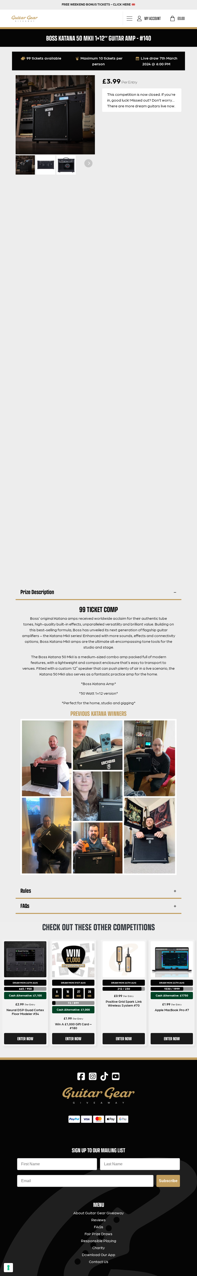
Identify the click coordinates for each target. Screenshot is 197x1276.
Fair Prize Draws (98, 1233)
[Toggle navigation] (129, 18)
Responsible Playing (98, 1240)
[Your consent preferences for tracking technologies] (8, 1267)
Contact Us (98, 1261)
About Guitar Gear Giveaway (98, 1212)
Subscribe (168, 1181)
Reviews (98, 1219)
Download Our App (98, 1254)
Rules (25, 890)
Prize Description (37, 592)
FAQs (24, 905)
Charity (98, 1247)
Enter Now (25, 1038)
